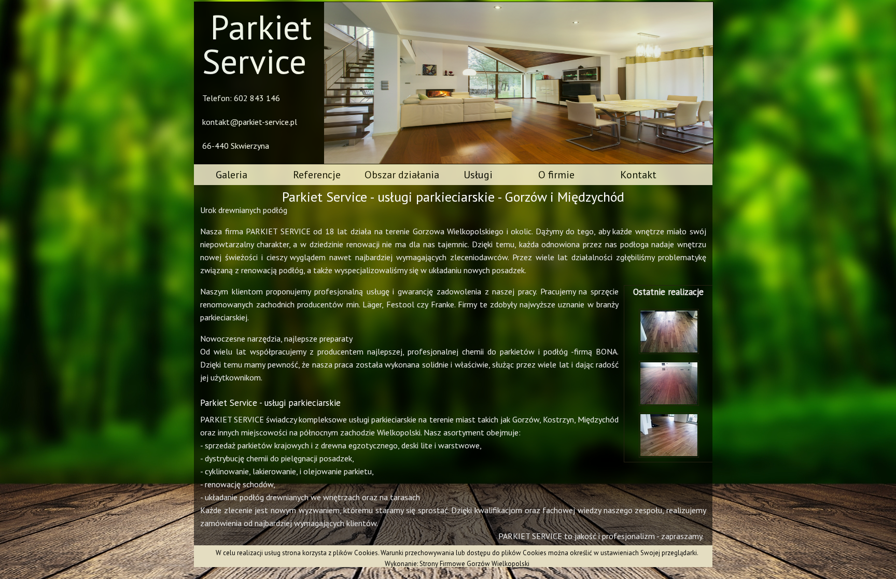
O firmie (556, 174)
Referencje (317, 174)
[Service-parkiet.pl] (661, 353)
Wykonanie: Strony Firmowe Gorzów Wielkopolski (457, 563)
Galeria (231, 174)
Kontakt (638, 174)
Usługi (478, 174)
